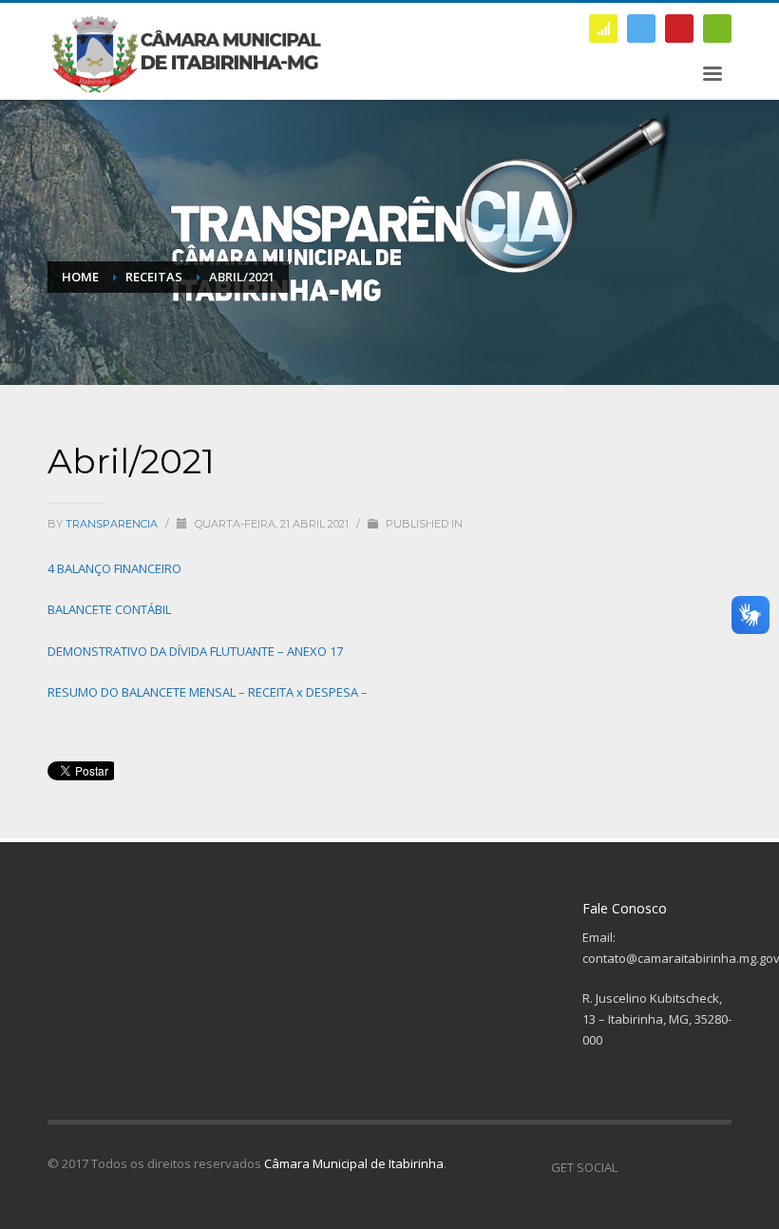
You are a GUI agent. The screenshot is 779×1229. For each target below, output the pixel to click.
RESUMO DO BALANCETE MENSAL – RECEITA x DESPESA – (208, 692)
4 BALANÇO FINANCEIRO (114, 568)
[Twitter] (641, 28)
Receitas (153, 276)
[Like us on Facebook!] (632, 1167)
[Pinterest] (679, 28)
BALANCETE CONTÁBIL (109, 609)
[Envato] (717, 28)
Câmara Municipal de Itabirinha (354, 1163)
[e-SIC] (603, 28)
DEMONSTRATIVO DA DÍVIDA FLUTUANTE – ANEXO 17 (195, 651)
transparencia (113, 523)
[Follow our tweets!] (660, 1167)
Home (80, 276)
